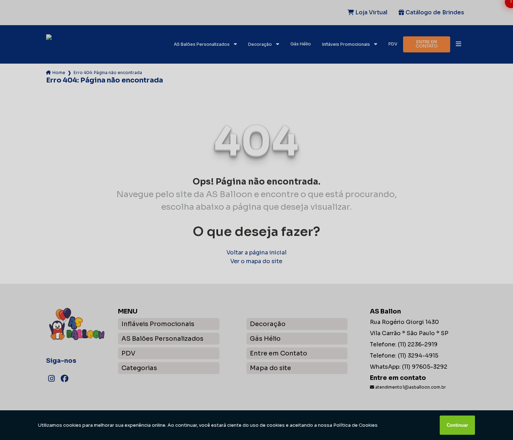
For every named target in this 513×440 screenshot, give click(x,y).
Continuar (457, 425)
